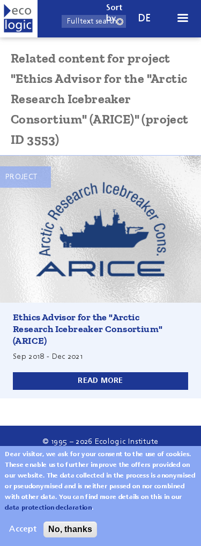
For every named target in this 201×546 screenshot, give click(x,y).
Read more (100, 380)
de (145, 18)
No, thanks (70, 529)
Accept (22, 529)
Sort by (114, 13)
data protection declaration (48, 508)
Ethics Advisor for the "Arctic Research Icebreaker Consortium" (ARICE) (87, 329)
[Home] (19, 18)
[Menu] (182, 19)
